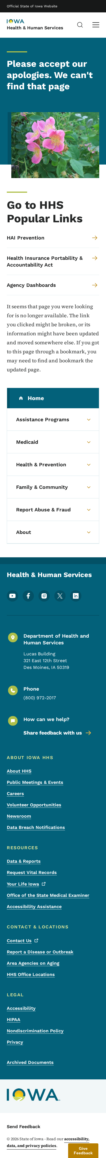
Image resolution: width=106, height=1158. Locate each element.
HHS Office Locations (31, 974)
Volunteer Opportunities (34, 805)
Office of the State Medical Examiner (48, 895)
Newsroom (19, 816)
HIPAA (13, 1019)
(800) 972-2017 (39, 697)
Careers (15, 793)
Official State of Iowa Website (32, 6)
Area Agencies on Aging (33, 963)
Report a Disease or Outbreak (40, 952)
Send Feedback (23, 1126)
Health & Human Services (35, 27)
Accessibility (21, 1008)
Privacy (15, 1042)
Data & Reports (24, 861)
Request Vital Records (32, 872)
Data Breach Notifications (36, 827)
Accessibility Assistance (34, 906)
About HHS (19, 771)
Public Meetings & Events (35, 782)
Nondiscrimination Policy (35, 1030)
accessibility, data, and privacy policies (48, 1142)
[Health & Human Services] (21, 21)
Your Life (23, 884)
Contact (19, 940)
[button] (83, 1150)
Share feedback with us (52, 733)
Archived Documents (30, 1062)
